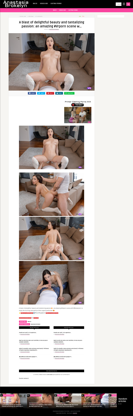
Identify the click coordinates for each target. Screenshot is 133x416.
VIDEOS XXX (44, 3)
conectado (49, 374)
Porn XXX (36, 318)
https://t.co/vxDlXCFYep (52, 313)
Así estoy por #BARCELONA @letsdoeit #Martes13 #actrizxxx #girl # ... (67, 405)
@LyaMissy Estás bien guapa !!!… (28, 356)
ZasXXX (75, 413)
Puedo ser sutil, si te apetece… (28, 332)
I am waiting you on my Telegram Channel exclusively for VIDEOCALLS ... (13, 405)
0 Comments (39, 16)
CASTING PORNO (56, 3)
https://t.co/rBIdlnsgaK (27, 313)
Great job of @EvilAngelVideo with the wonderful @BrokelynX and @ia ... (94, 405)
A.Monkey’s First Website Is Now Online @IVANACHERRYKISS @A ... (40, 405)
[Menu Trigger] (123, 3)
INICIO (35, 3)
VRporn (29, 321)
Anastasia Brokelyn (54, 29)
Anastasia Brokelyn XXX (25, 318)
